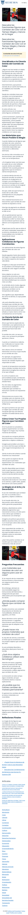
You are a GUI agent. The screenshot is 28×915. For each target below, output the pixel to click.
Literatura (5, 869)
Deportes (5, 836)
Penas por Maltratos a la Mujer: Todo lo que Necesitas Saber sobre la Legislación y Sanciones (13, 802)
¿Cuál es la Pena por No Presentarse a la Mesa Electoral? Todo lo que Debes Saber (13, 792)
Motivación (6, 880)
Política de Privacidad (14, 911)
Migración (5, 874)
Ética (3, 851)
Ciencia (4, 817)
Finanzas (5, 856)
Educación (5, 846)
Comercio (5, 823)
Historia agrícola (7, 867)
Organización (6, 882)
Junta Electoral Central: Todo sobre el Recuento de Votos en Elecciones (12, 788)
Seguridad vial (7, 898)
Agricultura (6, 810)
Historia (4, 864)
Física (4, 859)
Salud (4, 893)
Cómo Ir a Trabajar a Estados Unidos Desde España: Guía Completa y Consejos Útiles (13, 785)
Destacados (6, 841)
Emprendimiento (8, 849)
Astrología (5, 812)
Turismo (4, 905)
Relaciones (6, 887)
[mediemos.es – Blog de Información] (9, 2)
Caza (4, 815)
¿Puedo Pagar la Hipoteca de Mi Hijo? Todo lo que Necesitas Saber (13, 764)
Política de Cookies (16, 913)
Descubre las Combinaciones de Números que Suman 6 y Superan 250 (13, 772)
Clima (4, 820)
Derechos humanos (9, 838)
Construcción (6, 828)
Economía (5, 843)
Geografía (5, 861)
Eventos (4, 854)
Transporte (6, 903)
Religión (4, 890)
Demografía (6, 833)
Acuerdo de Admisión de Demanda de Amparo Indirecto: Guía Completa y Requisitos (12, 797)
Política (4, 885)
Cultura (4, 830)
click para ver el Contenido (11, 55)
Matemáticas (6, 872)
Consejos (5, 825)
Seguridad (5, 895)
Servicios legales (7, 900)
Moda (4, 877)
